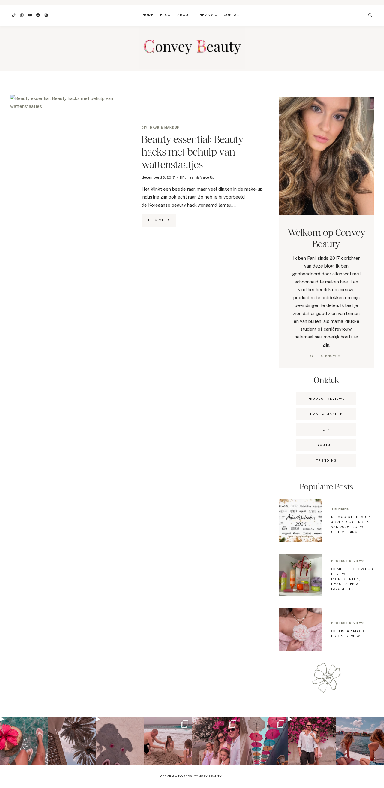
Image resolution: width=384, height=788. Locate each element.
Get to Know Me (326, 356)
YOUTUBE (326, 445)
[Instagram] (22, 15)
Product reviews (347, 560)
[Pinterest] (46, 15)
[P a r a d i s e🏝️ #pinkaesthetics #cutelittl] (360, 741)
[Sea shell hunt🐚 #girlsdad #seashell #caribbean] (168, 741)
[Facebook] (38, 15)
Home (148, 15)
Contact (233, 15)
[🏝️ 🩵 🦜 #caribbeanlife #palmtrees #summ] (72, 741)
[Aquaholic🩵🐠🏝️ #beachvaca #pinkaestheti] (120, 741)
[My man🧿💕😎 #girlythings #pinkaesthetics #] (312, 741)
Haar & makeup (326, 414)
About (183, 15)
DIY (144, 127)
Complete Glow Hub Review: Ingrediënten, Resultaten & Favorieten (352, 579)
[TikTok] (13, 15)
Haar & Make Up (164, 127)
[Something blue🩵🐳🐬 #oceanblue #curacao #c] (264, 741)
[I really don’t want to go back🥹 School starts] (24, 741)
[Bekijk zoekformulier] (370, 15)
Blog (165, 15)
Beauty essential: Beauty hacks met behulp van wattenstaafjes (193, 152)
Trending (340, 509)
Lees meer (162, 222)
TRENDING (326, 460)
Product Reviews (326, 398)
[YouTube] (30, 15)
